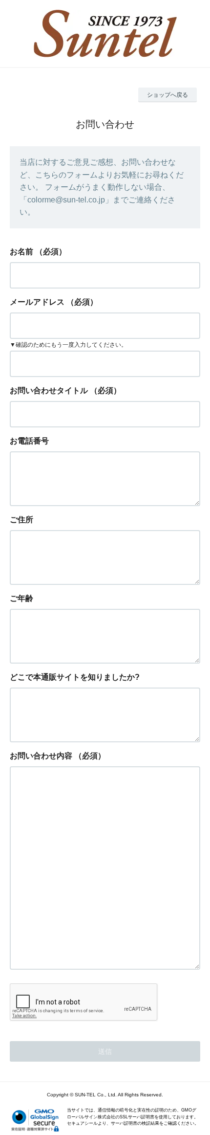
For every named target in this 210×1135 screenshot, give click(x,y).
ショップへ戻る (167, 94)
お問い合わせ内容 (41, 756)
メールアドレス (37, 302)
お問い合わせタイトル (49, 390)
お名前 (21, 251)
